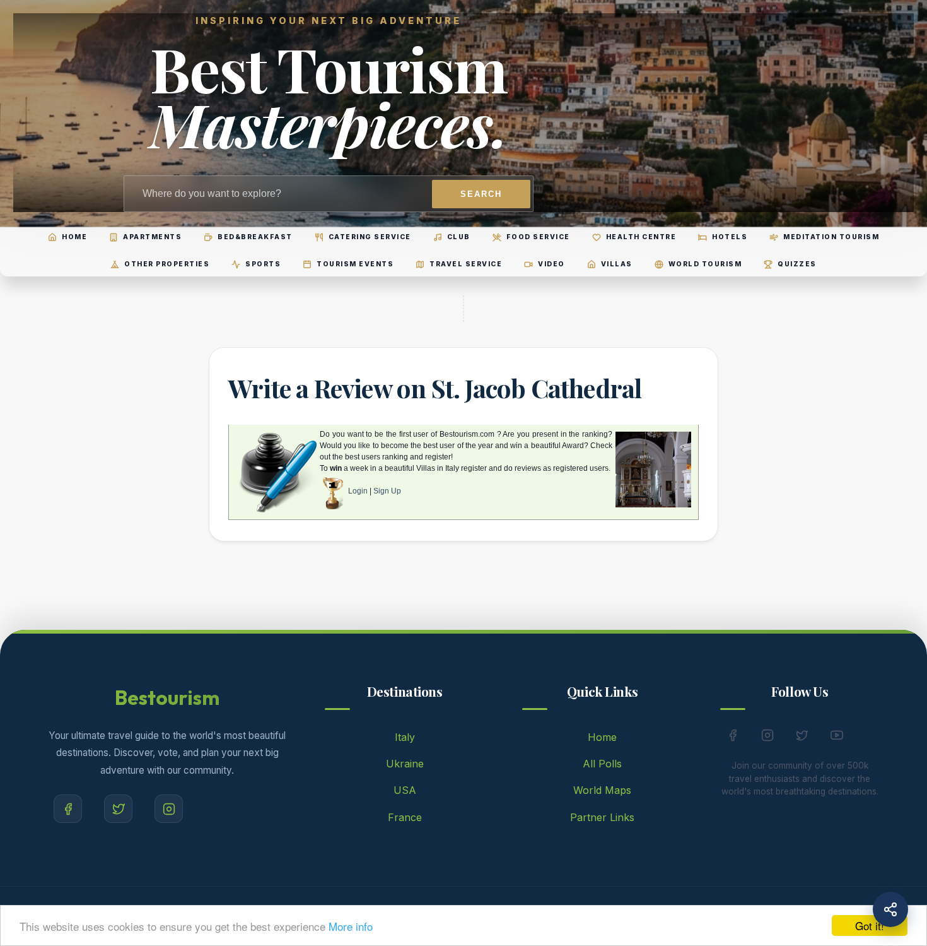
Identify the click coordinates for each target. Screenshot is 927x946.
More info (351, 926)
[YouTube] (837, 738)
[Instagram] (168, 809)
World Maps (602, 790)
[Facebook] (68, 809)
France (405, 817)
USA (405, 790)
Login (358, 490)
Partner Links (602, 817)
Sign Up (387, 490)
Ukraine (405, 763)
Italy (405, 737)
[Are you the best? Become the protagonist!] (333, 490)
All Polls (602, 763)
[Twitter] (118, 809)
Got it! (869, 925)
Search (481, 194)
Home (602, 737)
